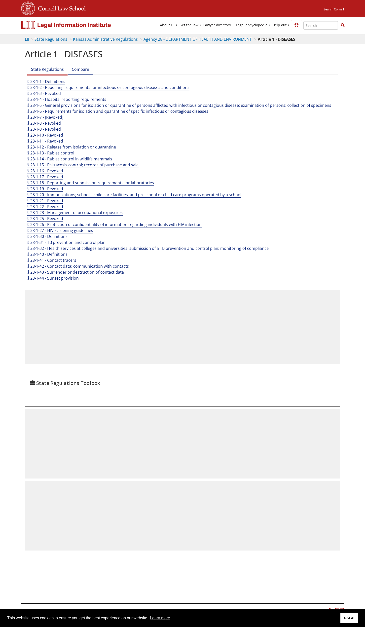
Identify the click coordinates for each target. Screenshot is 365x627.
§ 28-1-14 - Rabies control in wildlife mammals (69, 159)
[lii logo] (77, 25)
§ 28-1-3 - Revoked (44, 93)
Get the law (189, 25)
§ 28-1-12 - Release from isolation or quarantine (71, 147)
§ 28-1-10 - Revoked (45, 135)
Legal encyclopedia (251, 25)
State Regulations (51, 39)
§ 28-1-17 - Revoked (45, 177)
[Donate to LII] (296, 25)
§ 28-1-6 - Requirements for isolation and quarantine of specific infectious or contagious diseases (117, 111)
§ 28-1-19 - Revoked (45, 188)
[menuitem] (167, 25)
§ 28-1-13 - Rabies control (50, 153)
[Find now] (342, 25)
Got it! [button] (349, 618)
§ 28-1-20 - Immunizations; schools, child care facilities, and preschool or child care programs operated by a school (134, 194)
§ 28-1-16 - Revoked (45, 171)
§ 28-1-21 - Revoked (45, 200)
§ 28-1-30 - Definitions (47, 236)
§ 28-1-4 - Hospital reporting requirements (66, 99)
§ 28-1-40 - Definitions (47, 254)
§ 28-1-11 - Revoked (45, 141)
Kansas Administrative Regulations (105, 39)
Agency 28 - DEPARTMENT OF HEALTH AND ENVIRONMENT (198, 39)
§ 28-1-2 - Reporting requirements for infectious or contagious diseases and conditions (108, 87)
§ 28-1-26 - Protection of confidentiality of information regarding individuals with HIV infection (114, 224)
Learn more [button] (160, 618)
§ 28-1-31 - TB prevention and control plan (66, 242)
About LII (167, 25)
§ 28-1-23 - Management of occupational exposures (75, 212)
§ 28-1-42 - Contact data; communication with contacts (78, 266)
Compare (80, 69)
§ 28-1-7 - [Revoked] (45, 117)
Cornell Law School (60, 7)
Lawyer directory (217, 25)
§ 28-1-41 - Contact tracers (51, 260)
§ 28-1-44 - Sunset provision (53, 278)
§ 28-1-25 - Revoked (45, 218)
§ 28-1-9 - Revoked (44, 129)
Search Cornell (334, 9)
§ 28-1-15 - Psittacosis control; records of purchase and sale (83, 165)
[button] (342, 25)
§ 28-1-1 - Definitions (46, 81)
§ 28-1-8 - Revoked (44, 123)
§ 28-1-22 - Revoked (45, 206)
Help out (279, 25)
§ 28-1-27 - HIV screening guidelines (60, 230)
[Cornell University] (28, 7)
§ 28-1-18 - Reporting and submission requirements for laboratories (90, 182)
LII (27, 39)
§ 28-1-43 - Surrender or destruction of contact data (75, 272)
